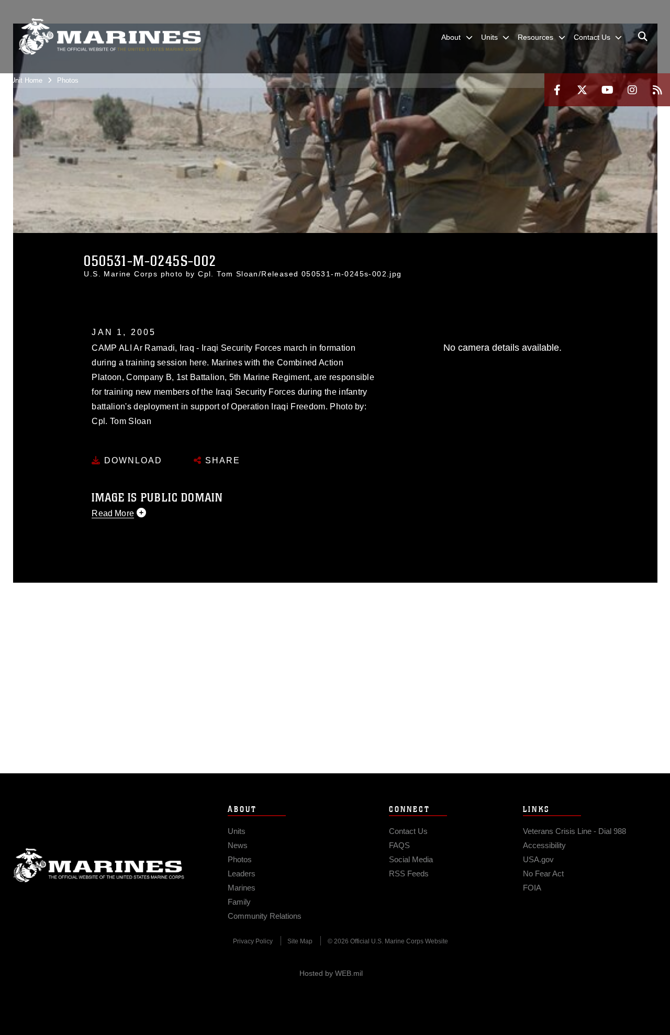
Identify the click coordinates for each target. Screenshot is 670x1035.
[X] (582, 89)
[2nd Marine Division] (110, 36)
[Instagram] (632, 89)
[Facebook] (557, 89)
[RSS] (657, 89)
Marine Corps (99, 865)
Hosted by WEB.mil (331, 973)
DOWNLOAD (131, 460)
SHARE (221, 460)
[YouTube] (607, 89)
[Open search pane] (643, 36)
